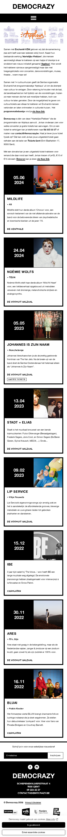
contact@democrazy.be (33, 793)
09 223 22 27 (33, 789)
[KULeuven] (10, 812)
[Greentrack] (56, 812)
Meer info (50, 819)
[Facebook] (30, 767)
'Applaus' (45, 63)
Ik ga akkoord (33, 825)
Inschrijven (55, 755)
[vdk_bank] (26, 812)
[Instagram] (36, 767)
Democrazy (34, 6)
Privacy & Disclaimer (33, 802)
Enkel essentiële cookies (33, 832)
